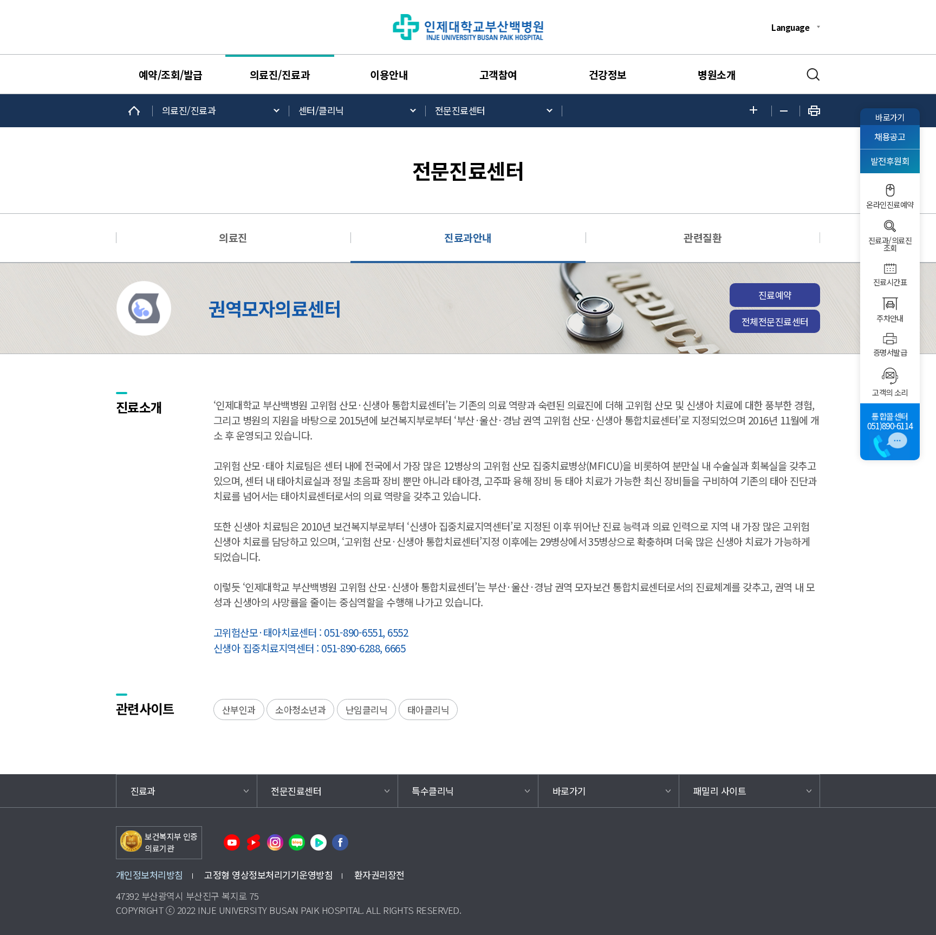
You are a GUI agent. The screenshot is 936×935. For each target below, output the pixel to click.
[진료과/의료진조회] (890, 226)
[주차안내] (890, 303)
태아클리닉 (428, 709)
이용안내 (389, 74)
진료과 (143, 790)
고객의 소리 (890, 392)
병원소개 (717, 74)
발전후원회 (889, 161)
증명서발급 (890, 352)
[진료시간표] (890, 268)
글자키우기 (756, 110)
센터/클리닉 (321, 110)
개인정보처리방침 (149, 874)
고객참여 (498, 74)
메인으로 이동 (134, 110)
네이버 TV (318, 842)
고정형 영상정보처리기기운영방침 (268, 874)
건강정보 (608, 74)
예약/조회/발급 (171, 74)
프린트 (814, 111)
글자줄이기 (785, 111)
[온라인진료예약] (890, 190)
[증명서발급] (890, 338)
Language (790, 27)
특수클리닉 (432, 790)
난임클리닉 (366, 709)
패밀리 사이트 (719, 790)
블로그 (297, 842)
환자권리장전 (379, 874)
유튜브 (232, 842)
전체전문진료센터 (775, 321)
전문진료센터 (460, 110)
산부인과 (239, 709)
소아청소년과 (300, 709)
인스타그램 (275, 842)
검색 (813, 75)
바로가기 (890, 117)
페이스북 (340, 842)
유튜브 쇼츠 (253, 842)
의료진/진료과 (280, 74)
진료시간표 (890, 282)
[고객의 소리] (890, 376)
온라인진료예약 (889, 204)
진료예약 (775, 295)
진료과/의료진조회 (890, 244)
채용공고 (890, 136)
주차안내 (889, 318)
